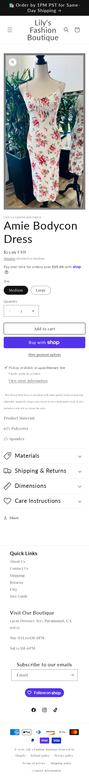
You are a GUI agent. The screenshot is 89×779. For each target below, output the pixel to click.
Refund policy (40, 755)
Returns (16, 582)
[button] (9, 29)
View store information (28, 380)
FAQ (13, 589)
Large (41, 290)
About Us (17, 561)
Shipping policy (61, 763)
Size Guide (19, 596)
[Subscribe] (72, 675)
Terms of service (34, 763)
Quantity (11, 301)
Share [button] (14, 517)
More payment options (44, 354)
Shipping (9, 258)
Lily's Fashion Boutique (42, 749)
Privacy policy (64, 755)
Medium (16, 290)
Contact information (47, 770)
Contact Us (19, 568)
